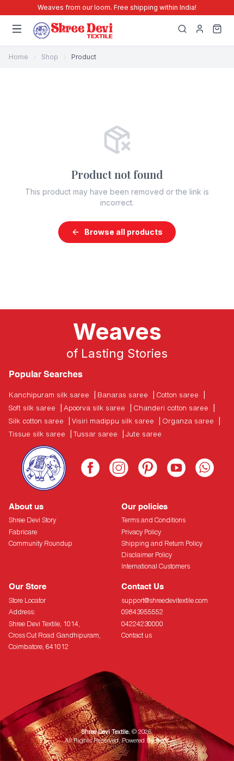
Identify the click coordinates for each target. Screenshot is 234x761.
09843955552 (142, 612)
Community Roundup (40, 543)
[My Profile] (200, 30)
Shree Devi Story (32, 520)
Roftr (162, 740)
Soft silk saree (32, 407)
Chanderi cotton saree (170, 407)
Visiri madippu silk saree (113, 420)
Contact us (136, 635)
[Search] (182, 30)
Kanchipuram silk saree (49, 394)
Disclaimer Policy (146, 555)
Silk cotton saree (36, 420)
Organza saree (188, 420)
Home (18, 57)
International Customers (155, 566)
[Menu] (17, 30)
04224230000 (142, 624)
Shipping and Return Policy (161, 543)
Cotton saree (177, 394)
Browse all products (123, 231)
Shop (49, 57)
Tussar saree (95, 433)
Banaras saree (122, 394)
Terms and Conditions (153, 520)
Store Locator (27, 600)
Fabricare (23, 532)
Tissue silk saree (37, 433)
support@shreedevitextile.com (164, 600)
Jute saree (144, 433)
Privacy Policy (141, 532)
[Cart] (217, 30)
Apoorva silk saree (94, 407)
